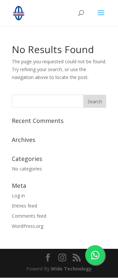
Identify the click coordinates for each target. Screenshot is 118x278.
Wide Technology (71, 269)
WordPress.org (27, 226)
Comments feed (29, 216)
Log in (18, 195)
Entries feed (24, 206)
